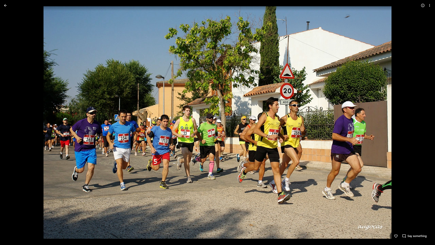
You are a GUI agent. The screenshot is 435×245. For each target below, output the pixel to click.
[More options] (429, 5)
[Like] (396, 236)
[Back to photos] (5, 5)
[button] (9, 122)
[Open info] (422, 5)
